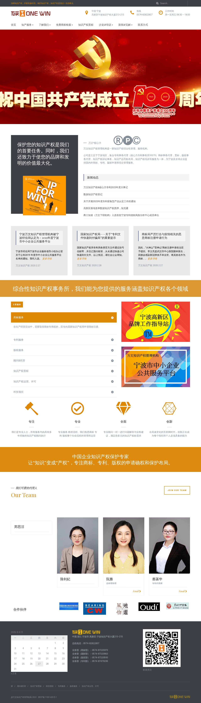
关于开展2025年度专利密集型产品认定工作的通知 (110, 201)
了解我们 (44, 24)
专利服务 (19, 339)
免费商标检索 (63, 24)
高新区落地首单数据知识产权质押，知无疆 (106, 208)
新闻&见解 (124, 24)
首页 (13, 24)
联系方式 (143, 24)
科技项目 (19, 391)
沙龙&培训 (105, 24)
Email (136, 591)
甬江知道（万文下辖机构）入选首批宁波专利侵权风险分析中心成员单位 (121, 215)
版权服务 (19, 350)
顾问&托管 (19, 360)
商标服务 (19, 317)
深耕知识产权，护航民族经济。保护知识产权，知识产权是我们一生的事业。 (43, 3)
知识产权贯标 (85, 24)
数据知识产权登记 (93, 194)
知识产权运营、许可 (25, 381)
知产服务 (27, 24)
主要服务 (17, 304)
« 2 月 (13, 673)
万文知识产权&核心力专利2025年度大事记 (106, 187)
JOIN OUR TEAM (177, 490)
